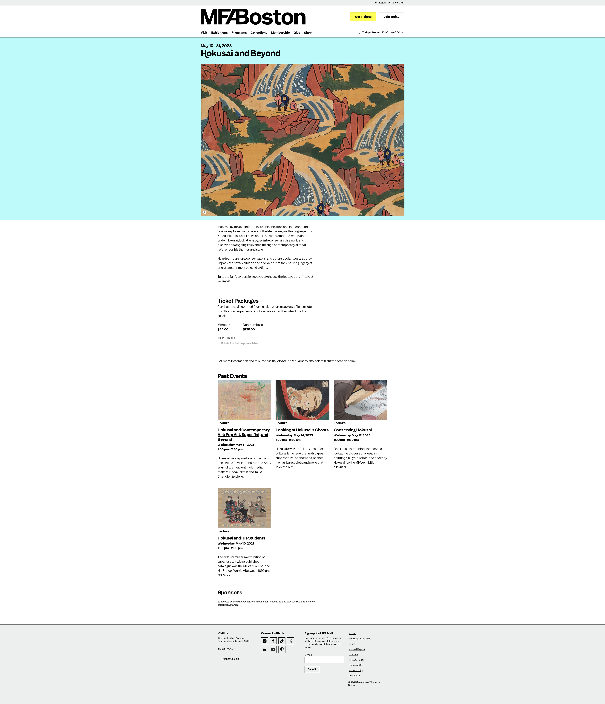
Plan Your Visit (230, 658)
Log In (382, 2)
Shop (308, 33)
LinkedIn (264, 649)
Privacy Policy (356, 660)
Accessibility (356, 670)
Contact (353, 654)
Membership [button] (280, 33)
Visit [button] (204, 33)
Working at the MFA (360, 638)
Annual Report (357, 649)
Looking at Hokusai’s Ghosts (302, 430)
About (352, 633)
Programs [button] (239, 33)
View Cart (398, 2)
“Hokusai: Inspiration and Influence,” (279, 227)
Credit (205, 212)
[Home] (253, 17)
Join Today (391, 17)
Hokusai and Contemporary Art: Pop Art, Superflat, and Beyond (244, 434)
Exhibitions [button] (219, 33)
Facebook (273, 640)
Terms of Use (356, 665)
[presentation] (244, 400)
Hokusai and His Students (241, 538)
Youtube (273, 649)
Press (352, 644)
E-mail (308, 654)
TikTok (281, 640)
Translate (354, 675)
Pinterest (281, 649)
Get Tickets (363, 17)
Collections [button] (259, 33)
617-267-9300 (225, 648)
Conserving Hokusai (353, 430)
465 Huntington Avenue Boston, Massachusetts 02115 (234, 639)
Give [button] (297, 33)
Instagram (264, 640)
